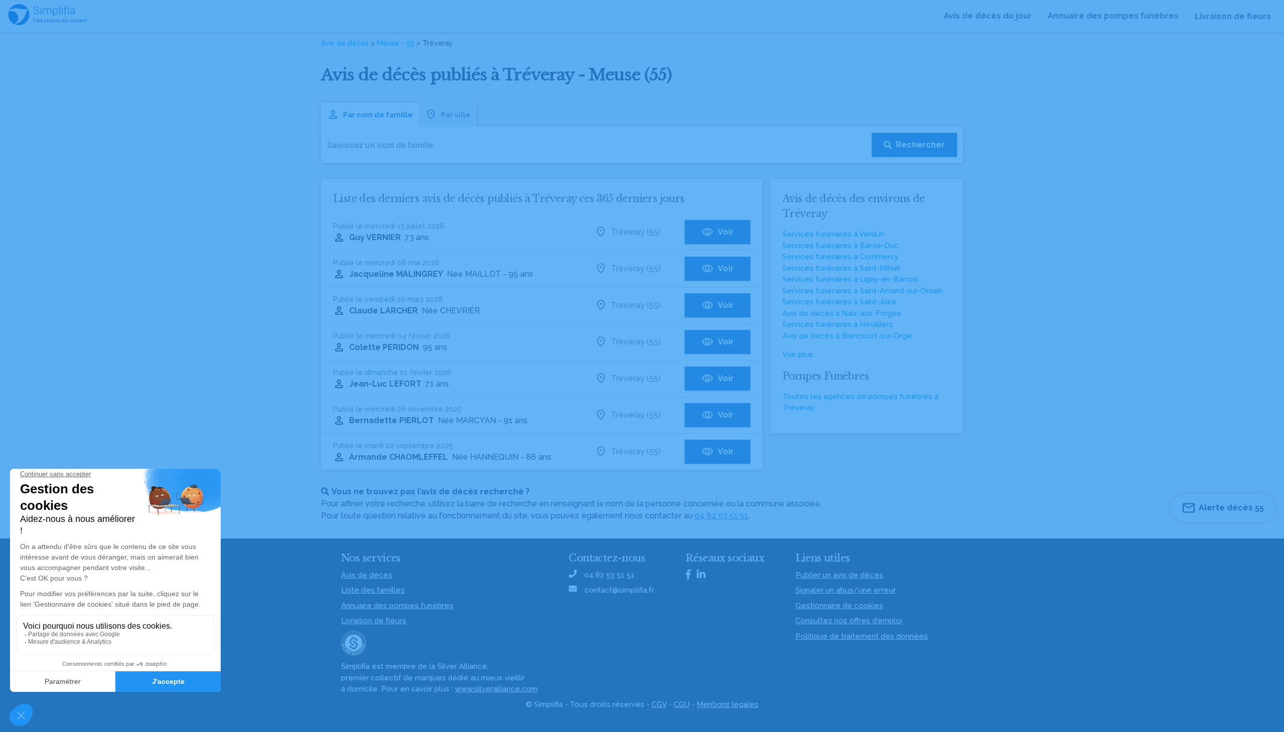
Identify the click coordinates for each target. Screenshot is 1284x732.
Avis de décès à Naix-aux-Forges (841, 313)
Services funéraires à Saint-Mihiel (841, 268)
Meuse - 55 (395, 43)
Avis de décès (345, 43)
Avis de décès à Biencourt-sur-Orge (847, 335)
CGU (682, 704)
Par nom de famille (378, 115)
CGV (659, 704)
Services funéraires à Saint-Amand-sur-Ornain (862, 290)
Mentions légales (727, 704)
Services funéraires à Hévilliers (837, 324)
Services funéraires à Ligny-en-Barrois (850, 279)
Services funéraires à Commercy (840, 256)
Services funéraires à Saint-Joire (839, 301)
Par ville (455, 115)
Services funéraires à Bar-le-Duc (840, 245)
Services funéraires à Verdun (833, 234)
